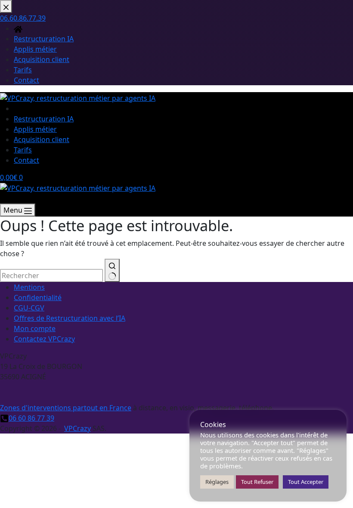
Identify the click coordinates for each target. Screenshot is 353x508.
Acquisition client (41, 139)
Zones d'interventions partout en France (65, 407)
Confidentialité (38, 297)
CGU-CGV (29, 308)
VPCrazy (77, 428)
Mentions (29, 287)
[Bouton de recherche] (112, 270)
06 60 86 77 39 (31, 418)
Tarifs (23, 150)
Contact (26, 160)
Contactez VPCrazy (44, 339)
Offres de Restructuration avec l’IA (69, 318)
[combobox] (51, 275)
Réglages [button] (217, 482)
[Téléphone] (4, 198)
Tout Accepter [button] (305, 482)
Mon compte (35, 328)
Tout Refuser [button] (257, 482)
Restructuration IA (44, 119)
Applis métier (35, 129)
